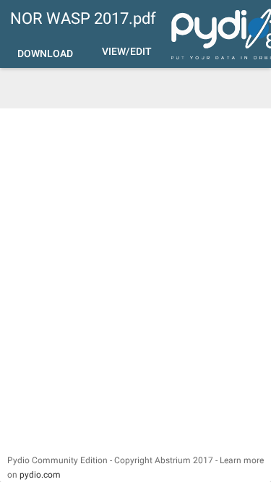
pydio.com (40, 475)
